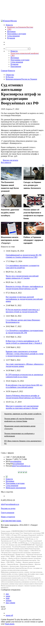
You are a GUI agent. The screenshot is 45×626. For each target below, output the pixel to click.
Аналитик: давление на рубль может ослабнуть (22, 414)
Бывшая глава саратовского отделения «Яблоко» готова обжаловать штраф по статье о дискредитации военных (24, 353)
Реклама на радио (8, 508)
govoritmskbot (15, 461)
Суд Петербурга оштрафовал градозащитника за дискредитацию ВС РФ (24, 331)
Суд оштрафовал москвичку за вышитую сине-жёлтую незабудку (22, 266)
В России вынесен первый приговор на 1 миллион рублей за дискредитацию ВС (23, 310)
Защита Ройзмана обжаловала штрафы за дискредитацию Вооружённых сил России (23, 396)
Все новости (6, 162)
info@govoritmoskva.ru (21, 466)
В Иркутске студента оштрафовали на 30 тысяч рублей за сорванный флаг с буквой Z (24, 342)
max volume (10, 603)
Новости (9, 25)
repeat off (9, 615)
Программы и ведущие (16, 34)
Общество (10, 75)
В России (9, 77)
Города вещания (7, 513)
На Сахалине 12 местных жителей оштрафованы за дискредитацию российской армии (24, 299)
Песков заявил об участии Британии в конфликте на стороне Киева (19, 420)
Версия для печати (10, 160)
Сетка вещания (13, 36)
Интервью (11, 31)
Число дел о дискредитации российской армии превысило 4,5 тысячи (22, 277)
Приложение (16, 66)
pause (8, 596)
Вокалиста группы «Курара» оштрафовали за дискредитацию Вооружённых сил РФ (24, 287)
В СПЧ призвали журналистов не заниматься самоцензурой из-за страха (24, 376)
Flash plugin (9, 624)
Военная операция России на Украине (21, 79)
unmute (8, 600)
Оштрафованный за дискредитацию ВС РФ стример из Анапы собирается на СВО (24, 256)
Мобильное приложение (16, 488)
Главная (4, 71)
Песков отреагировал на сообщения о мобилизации (19, 434)
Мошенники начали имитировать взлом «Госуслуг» (19, 427)
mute (7, 598)
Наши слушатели (8, 517)
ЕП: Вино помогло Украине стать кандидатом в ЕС (22, 442)
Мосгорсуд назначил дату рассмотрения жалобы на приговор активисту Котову (22, 407)
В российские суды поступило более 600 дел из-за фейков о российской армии (24, 386)
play (7, 594)
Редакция (11, 38)
